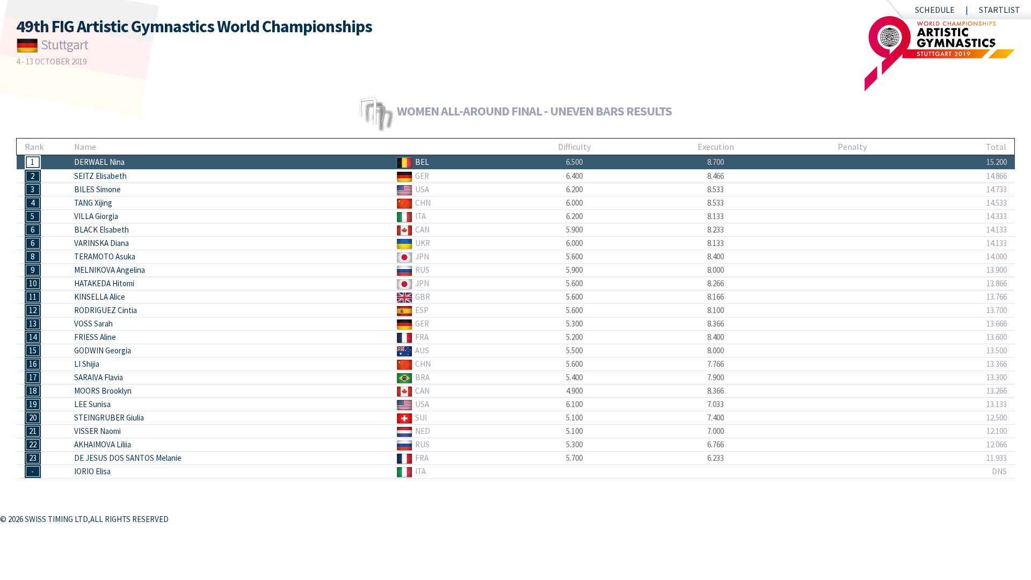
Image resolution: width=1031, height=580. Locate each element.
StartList (999, 9)
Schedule (935, 9)
